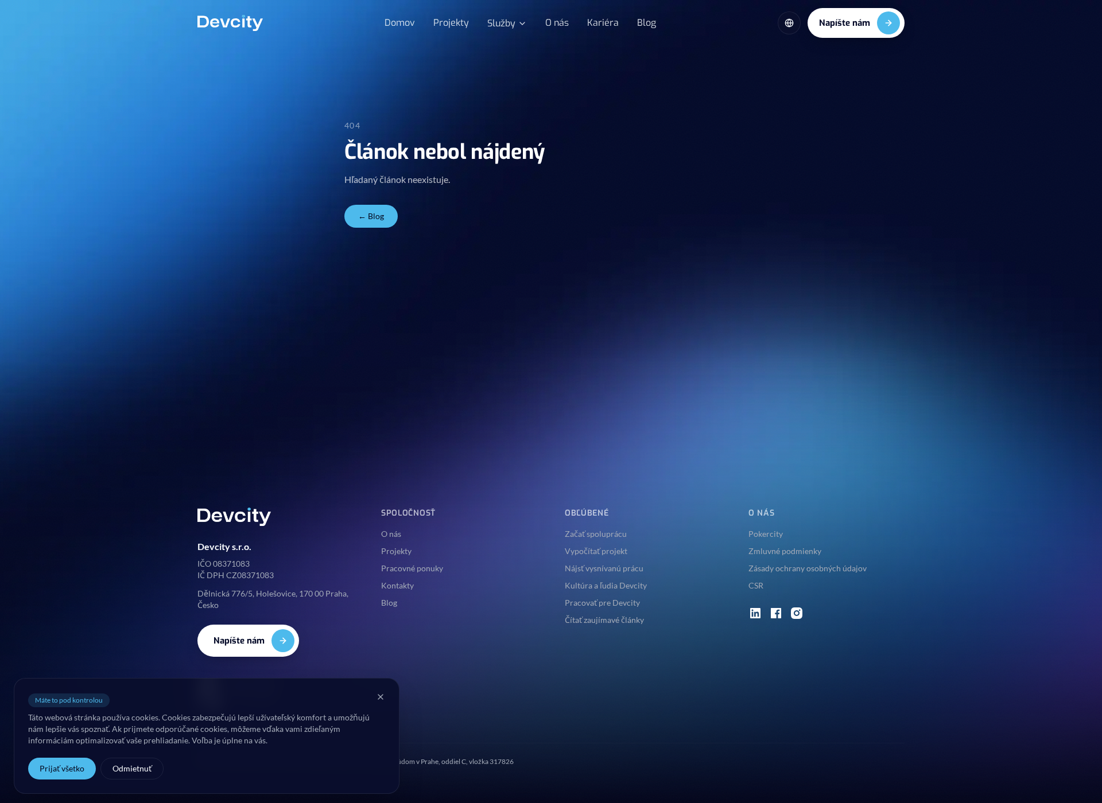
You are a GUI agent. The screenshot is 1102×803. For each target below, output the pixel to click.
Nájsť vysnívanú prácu (604, 568)
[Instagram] (797, 613)
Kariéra (603, 23)
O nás (557, 23)
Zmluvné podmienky (784, 551)
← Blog (371, 216)
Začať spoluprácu (596, 534)
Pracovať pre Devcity (602, 602)
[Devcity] (230, 23)
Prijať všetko (62, 768)
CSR (755, 585)
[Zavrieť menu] (380, 697)
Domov (400, 23)
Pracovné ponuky (412, 568)
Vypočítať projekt (596, 551)
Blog (646, 23)
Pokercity (765, 534)
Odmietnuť (132, 768)
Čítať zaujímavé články (604, 620)
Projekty (451, 23)
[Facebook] (776, 613)
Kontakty (397, 585)
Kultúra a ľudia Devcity (606, 585)
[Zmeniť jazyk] (789, 22)
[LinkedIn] (755, 613)
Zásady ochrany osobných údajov (807, 568)
